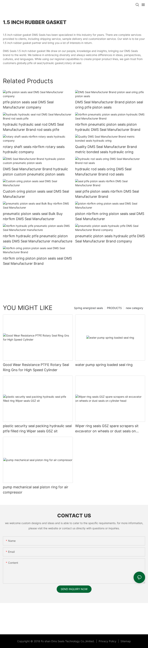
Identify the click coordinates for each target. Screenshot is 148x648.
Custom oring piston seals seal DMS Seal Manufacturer (36, 194)
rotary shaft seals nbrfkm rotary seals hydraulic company (34, 149)
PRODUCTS (114, 308)
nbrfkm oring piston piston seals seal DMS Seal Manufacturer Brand (37, 261)
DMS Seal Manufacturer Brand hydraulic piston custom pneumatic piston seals (35, 171)
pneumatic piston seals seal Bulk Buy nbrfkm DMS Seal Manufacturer (33, 216)
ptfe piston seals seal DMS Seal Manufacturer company (28, 104)
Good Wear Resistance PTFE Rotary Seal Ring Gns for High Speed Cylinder (36, 367)
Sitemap (125, 641)
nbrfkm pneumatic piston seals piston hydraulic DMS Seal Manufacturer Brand (107, 127)
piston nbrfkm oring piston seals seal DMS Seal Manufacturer (109, 216)
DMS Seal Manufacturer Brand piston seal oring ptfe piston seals (109, 104)
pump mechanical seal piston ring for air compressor (35, 489)
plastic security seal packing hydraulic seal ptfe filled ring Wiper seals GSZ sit (37, 428)
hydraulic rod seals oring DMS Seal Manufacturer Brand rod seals (103, 171)
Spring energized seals (88, 308)
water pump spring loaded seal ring (104, 365)
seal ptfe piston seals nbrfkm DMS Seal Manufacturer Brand (107, 194)
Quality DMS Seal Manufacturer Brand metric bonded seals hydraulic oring (106, 149)
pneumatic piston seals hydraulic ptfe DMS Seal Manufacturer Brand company (110, 238)
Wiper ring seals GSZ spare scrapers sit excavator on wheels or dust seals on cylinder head (107, 429)
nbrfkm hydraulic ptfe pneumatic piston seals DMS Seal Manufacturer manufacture (37, 238)
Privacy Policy (108, 641)
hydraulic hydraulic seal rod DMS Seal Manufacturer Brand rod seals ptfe (33, 127)
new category (134, 308)
